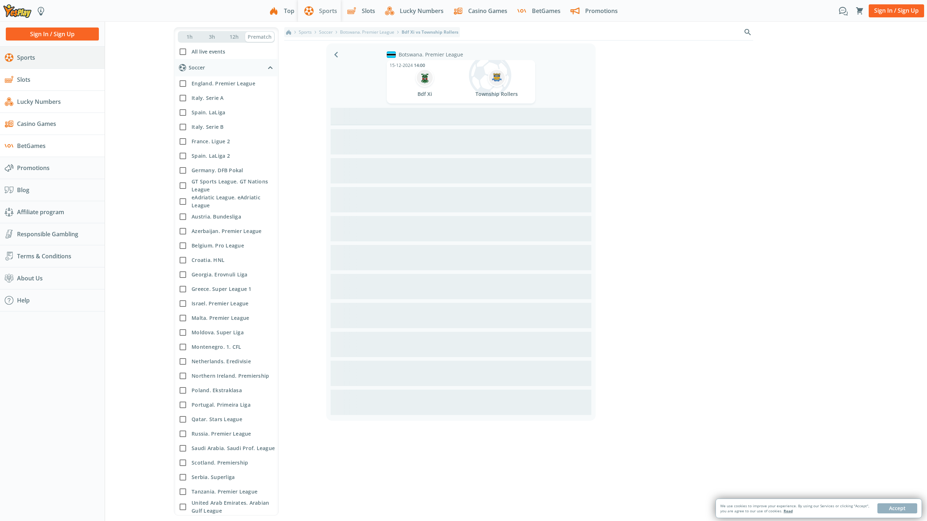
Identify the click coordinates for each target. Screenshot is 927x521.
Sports (305, 32)
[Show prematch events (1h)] (190, 37)
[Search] (747, 32)
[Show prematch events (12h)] (234, 37)
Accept (897, 508)
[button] (226, 51)
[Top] (288, 32)
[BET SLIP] (859, 11)
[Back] (336, 54)
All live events (208, 51)
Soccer (326, 32)
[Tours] (41, 11)
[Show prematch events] (259, 37)
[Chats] (843, 11)
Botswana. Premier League (367, 32)
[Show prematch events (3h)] (212, 37)
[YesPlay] (17, 10)
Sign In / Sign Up (896, 10)
